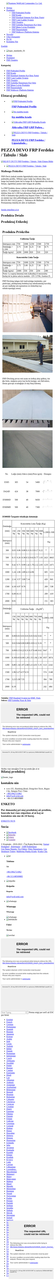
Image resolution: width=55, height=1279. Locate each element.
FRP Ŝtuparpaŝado (19, 29)
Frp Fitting (22, 849)
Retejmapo (15, 846)
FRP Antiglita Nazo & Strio (19, 700)
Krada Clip (42, 851)
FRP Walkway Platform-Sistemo (25, 32)
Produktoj (10, 10)
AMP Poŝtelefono (29, 846)
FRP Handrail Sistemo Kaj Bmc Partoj (28, 17)
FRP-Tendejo (17, 22)
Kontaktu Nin (12, 42)
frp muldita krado (22, 117)
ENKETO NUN (8, 821)
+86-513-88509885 (14, 876)
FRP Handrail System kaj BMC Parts (24, 698)
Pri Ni (8, 39)
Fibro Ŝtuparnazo (35, 849)
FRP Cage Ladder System (23, 20)
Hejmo (9, 8)
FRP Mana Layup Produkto (23, 27)
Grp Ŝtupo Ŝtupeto (9, 849)
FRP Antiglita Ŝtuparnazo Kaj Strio (26, 25)
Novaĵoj (9, 34)
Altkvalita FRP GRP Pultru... (28, 127)
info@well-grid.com (14, 897)
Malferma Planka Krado (26, 851)
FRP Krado (16, 15)
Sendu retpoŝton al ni (10, 210)
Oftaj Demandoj (13, 37)
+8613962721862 (13, 872)
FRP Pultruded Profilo (21, 13)
